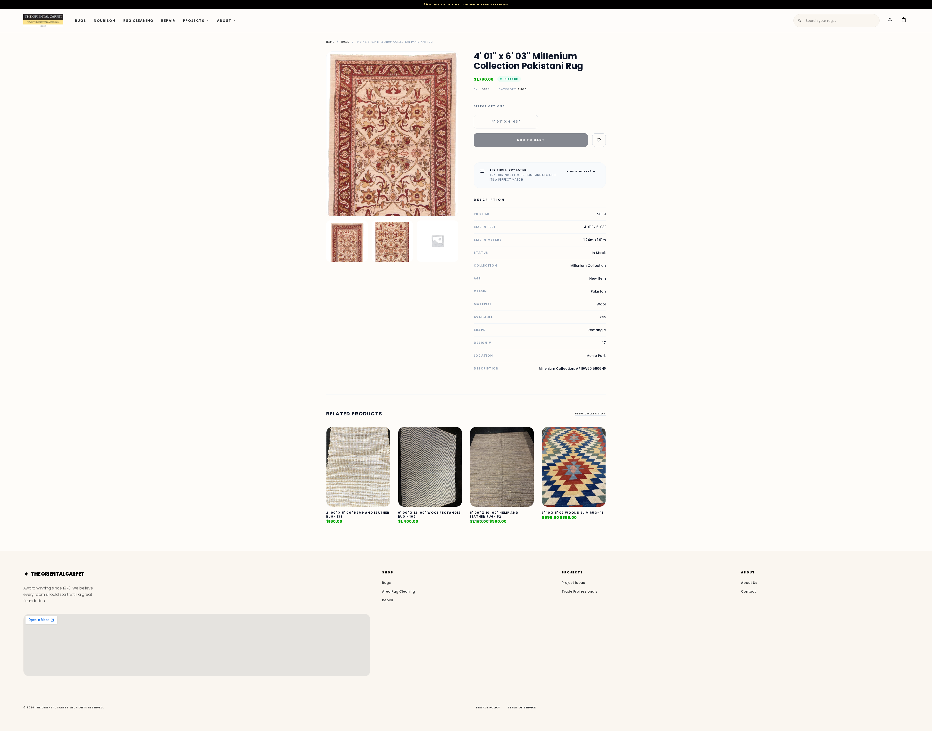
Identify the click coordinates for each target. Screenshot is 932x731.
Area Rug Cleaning (398, 591)
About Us (749, 582)
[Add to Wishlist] (599, 140)
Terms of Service (522, 707)
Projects (193, 20)
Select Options (489, 106)
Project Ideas (573, 582)
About (224, 20)
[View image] (347, 241)
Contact (748, 591)
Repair (168, 20)
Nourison (104, 20)
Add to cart (531, 140)
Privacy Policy (488, 707)
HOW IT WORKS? (581, 171)
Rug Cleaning (138, 20)
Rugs (80, 20)
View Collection (590, 413)
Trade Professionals (579, 591)
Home (330, 42)
